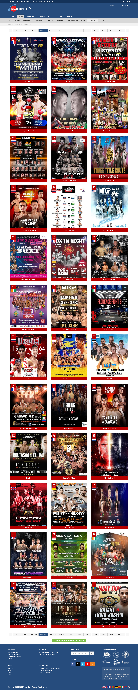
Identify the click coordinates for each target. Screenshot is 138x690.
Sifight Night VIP (29, 81)
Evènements (27, 21)
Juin (111, 31)
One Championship (69, 379)
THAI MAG (103, 21)
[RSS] (92, 664)
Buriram (28, 379)
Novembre (52, 31)
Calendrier (30, 16)
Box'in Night (69, 280)
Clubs (60, 16)
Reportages (49, 21)
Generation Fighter (69, 478)
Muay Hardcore (69, 230)
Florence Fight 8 (109, 329)
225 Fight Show (109, 577)
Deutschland (34, 1)
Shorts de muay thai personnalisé (50, 668)
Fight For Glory (69, 527)
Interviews (38, 21)
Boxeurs (51, 16)
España (41, 1)
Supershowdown (28, 577)
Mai (103, 31)
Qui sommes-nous (14, 654)
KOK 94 (109, 379)
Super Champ (109, 527)
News (20, 16)
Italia (45, 1)
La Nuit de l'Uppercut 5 (28, 280)
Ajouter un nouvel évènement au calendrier (70, 640)
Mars (87, 31)
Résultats (16, 21)
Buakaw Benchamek (46, 670)
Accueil (12, 16)
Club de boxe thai (45, 672)
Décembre (62, 31)
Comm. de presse (72, 21)
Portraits (59, 21)
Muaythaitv (28, 687)
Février (80, 31)
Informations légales (14, 656)
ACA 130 (28, 180)
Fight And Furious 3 (29, 627)
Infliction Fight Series (69, 627)
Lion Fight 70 (109, 180)
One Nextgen (69, 577)
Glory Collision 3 (109, 478)
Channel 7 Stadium (69, 131)
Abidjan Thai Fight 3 (28, 329)
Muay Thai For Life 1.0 (109, 627)
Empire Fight (69, 81)
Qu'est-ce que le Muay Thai (48, 652)
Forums (42, 16)
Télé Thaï (70, 16)
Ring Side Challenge (109, 280)
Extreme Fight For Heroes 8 (28, 428)
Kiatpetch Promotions (109, 131)
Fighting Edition (69, 428)
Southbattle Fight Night (69, 180)
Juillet (16, 31)
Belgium (26, 1)
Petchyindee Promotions (28, 230)
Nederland (50, 1)
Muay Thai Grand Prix (109, 230)
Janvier (72, 31)
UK (17, 1)
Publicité (10, 658)
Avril (95, 31)
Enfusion (28, 478)
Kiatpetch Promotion (28, 131)
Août (24, 31)
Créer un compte (124, 5)
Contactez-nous (13, 652)
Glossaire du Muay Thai (47, 654)
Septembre (33, 31)
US (15, 1)
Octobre (43, 31)
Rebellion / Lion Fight (28, 527)
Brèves (83, 21)
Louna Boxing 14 (109, 81)
